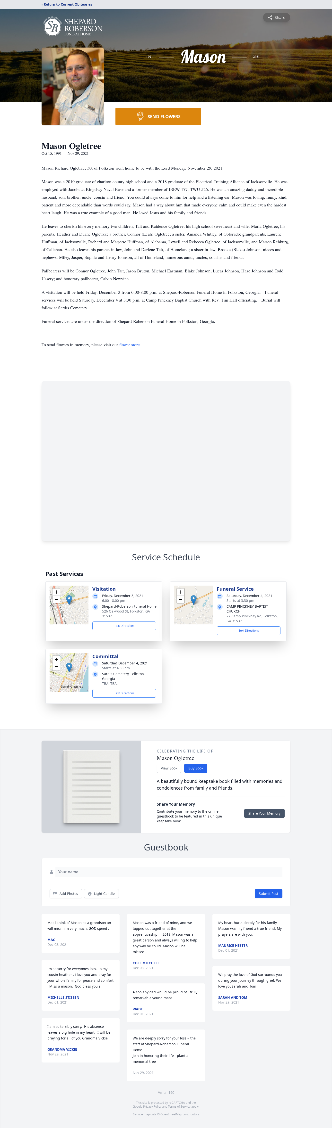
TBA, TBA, (110, 683)
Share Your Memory (264, 813)
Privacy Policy (152, 1106)
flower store (129, 344)
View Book (169, 768)
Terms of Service (179, 1106)
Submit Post (268, 893)
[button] (69, 600)
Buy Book (195, 768)
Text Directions (124, 626)
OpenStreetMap (171, 1114)
